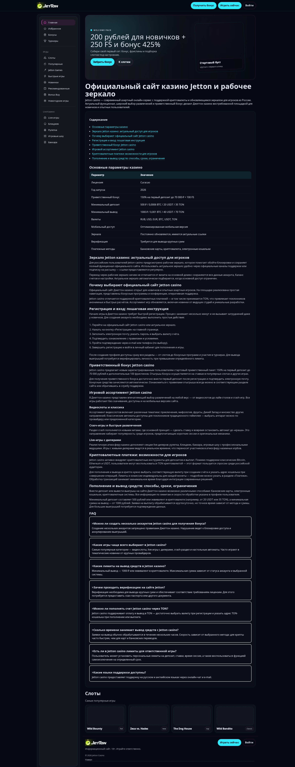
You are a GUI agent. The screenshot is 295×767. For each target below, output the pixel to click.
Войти (249, 5)
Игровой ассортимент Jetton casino (113, 149)
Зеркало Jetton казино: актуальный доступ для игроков (125, 131)
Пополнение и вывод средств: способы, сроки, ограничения (128, 158)
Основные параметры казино (110, 127)
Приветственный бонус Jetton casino (114, 144)
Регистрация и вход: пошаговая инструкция (118, 140)
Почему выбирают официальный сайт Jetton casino (123, 136)
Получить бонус (203, 5)
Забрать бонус (102, 62)
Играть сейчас (229, 5)
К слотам (124, 62)
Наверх (88, 759)
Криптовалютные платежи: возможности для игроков (124, 153)
